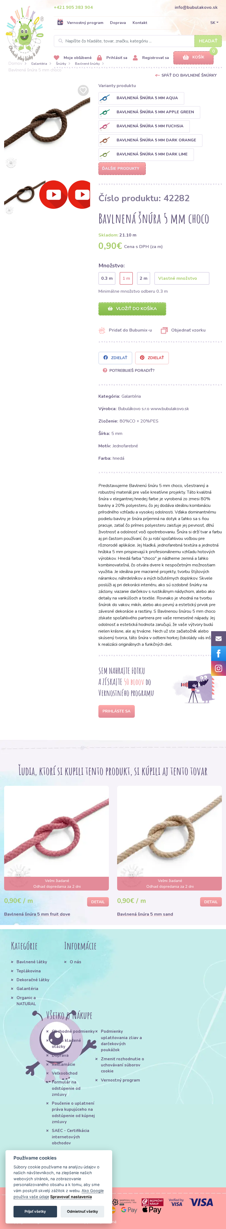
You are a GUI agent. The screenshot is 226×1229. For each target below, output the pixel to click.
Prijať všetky (35, 1211)
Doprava (118, 22)
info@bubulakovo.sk (196, 7)
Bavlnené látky (32, 962)
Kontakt (140, 22)
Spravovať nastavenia (71, 1196)
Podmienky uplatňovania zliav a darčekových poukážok (121, 1041)
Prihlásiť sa (116, 57)
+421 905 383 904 (73, 7)
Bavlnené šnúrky (87, 63)
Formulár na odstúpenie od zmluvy (66, 1088)
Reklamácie (63, 1064)
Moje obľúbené (77, 57)
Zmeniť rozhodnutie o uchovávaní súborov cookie (122, 1065)
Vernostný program (85, 22)
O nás (75, 962)
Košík (198, 57)
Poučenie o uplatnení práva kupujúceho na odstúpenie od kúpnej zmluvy (73, 1113)
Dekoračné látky (33, 980)
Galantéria (39, 63)
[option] (47, 127)
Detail (98, 902)
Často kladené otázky (66, 1043)
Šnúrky (61, 63)
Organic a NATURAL (26, 1001)
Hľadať (208, 41)
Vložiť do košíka (136, 309)
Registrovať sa (155, 57)
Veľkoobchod (64, 1073)
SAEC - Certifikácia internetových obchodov (70, 1137)
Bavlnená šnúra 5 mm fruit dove (37, 914)
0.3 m (107, 278)
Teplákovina (29, 971)
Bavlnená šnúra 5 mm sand (145, 914)
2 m (143, 278)
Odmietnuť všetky (82, 1211)
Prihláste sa (116, 711)
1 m (126, 278)
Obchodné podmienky (73, 1031)
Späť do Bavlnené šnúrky (189, 75)
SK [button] (212, 22)
